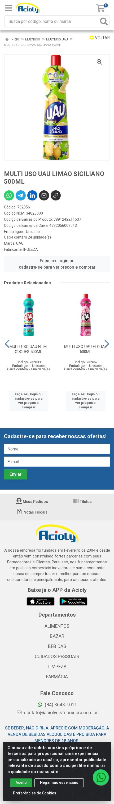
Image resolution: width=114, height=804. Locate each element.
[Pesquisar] (103, 21)
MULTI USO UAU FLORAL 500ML (85, 349)
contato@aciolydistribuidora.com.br (60, 712)
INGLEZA (30, 249)
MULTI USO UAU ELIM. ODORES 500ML (28, 349)
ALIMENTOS (57, 626)
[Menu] (9, 8)
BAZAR (57, 636)
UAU (20, 243)
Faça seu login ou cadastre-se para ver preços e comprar (57, 264)
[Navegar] (7, 344)
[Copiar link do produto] (56, 195)
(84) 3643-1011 (60, 704)
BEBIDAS (57, 646)
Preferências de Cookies (34, 793)
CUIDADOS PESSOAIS (57, 656)
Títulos (85, 501)
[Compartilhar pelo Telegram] (21, 195)
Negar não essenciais (59, 782)
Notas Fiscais (35, 512)
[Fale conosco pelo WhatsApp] (101, 777)
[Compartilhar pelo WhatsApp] (9, 195)
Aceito (21, 782)
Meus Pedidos (35, 501)
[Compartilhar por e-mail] (44, 195)
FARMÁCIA (57, 676)
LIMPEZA (57, 666)
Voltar (102, 37)
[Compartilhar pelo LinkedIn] (32, 195)
